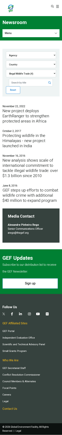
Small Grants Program (14, 351)
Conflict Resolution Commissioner (21, 375)
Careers (6, 394)
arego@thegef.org (18, 233)
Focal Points (9, 388)
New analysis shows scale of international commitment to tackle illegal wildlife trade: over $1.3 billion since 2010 (30, 168)
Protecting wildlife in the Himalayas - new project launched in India (23, 141)
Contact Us (9, 409)
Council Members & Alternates (19, 381)
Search (52, 6)
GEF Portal (8, 331)
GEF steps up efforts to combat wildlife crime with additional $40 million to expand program (30, 195)
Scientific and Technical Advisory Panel (23, 344)
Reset (13, 90)
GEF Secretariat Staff (14, 368)
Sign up (30, 283)
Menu (8, 33)
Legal (5, 401)
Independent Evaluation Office (18, 338)
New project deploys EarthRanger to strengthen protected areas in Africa (25, 116)
